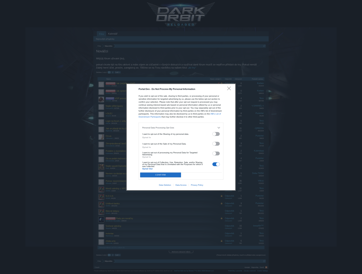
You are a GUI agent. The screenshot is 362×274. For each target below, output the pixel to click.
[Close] (230, 89)
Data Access (181, 185)
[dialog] (181, 137)
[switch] (216, 134)
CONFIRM (160, 175)
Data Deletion (165, 185)
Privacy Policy (197, 185)
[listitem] (181, 127)
